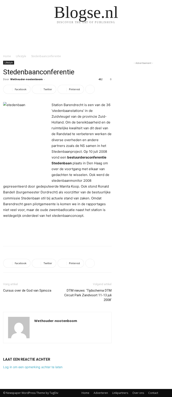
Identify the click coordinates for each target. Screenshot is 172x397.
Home (7, 56)
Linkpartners (120, 393)
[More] (90, 89)
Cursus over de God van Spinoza (27, 290)
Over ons (138, 393)
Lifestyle (21, 56)
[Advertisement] (57, 231)
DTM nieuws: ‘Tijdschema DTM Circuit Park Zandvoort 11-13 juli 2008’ (88, 295)
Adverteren (101, 393)
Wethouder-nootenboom (26, 79)
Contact (153, 393)
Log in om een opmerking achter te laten (32, 367)
